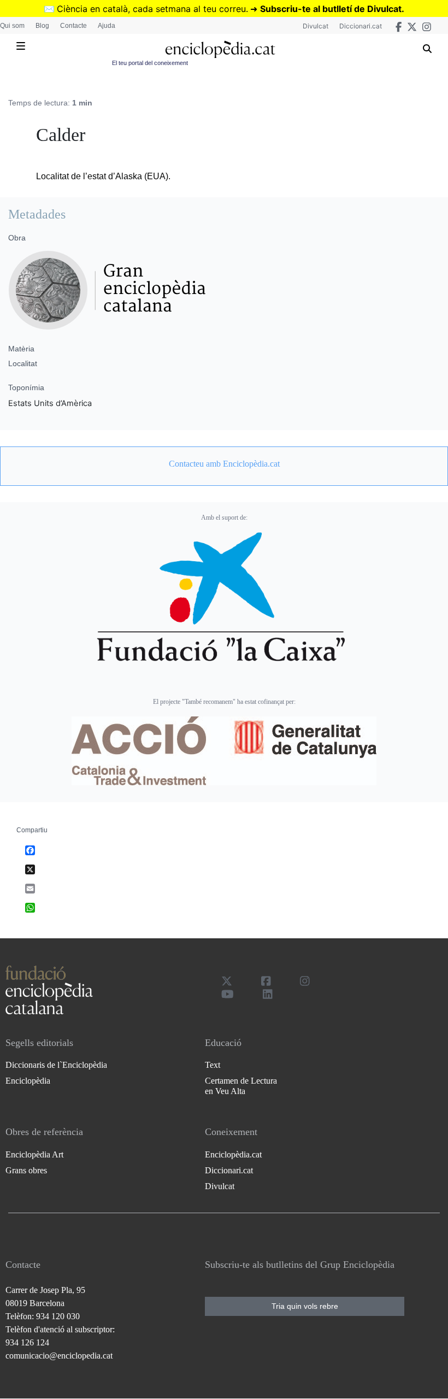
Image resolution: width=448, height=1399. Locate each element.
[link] (224, 464)
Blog (42, 26)
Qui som (12, 26)
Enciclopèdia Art (34, 1154)
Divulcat (315, 26)
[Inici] (220, 49)
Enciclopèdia (27, 1080)
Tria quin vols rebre (305, 1306)
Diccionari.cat (360, 26)
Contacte (73, 26)
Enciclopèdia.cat (233, 1154)
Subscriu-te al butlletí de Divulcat (331, 8)
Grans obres (26, 1170)
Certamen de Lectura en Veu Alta (241, 1086)
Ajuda (106, 26)
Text (212, 1064)
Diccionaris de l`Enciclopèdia (56, 1064)
